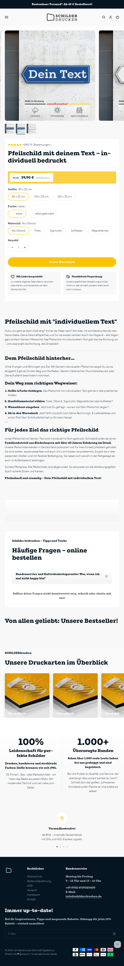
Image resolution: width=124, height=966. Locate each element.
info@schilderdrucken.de (84, 896)
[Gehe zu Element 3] (31, 129)
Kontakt (31, 899)
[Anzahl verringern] (12, 247)
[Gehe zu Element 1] (10, 129)
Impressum (33, 894)
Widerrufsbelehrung (39, 881)
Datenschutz (34, 876)
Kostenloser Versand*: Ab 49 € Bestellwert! (62, 4)
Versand (32, 890)
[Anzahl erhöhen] (24, 247)
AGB (30, 885)
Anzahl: (13, 240)
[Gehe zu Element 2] (20, 129)
